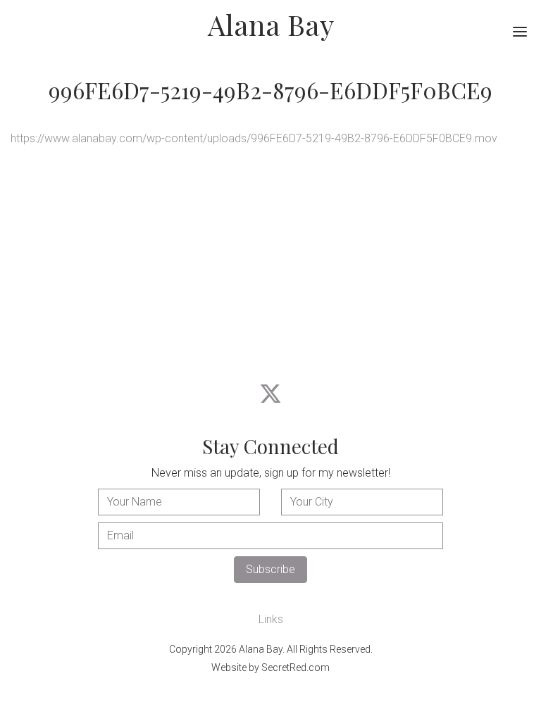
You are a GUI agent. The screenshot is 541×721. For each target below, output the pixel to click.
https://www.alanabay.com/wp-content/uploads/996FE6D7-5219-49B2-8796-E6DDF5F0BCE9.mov (254, 138)
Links (271, 619)
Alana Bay (271, 24)
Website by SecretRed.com (270, 667)
